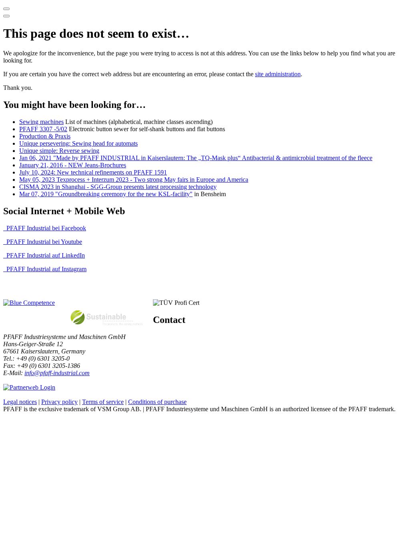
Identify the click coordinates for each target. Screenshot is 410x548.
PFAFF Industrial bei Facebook (46, 228)
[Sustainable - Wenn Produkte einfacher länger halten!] (108, 329)
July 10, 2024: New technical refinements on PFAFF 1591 (93, 172)
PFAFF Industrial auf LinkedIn (45, 255)
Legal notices (20, 401)
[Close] (6, 16)
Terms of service (103, 401)
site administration (278, 74)
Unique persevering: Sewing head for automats (78, 143)
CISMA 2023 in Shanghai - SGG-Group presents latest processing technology (118, 186)
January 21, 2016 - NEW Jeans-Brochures (72, 165)
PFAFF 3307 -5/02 (43, 129)
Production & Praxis (44, 136)
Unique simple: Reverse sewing (59, 150)
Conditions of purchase (157, 401)
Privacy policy (59, 401)
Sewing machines (41, 121)
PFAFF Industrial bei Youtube (44, 241)
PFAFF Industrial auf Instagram (46, 269)
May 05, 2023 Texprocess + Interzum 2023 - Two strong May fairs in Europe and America (133, 179)
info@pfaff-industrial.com (57, 372)
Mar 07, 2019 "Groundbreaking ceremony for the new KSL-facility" (106, 194)
